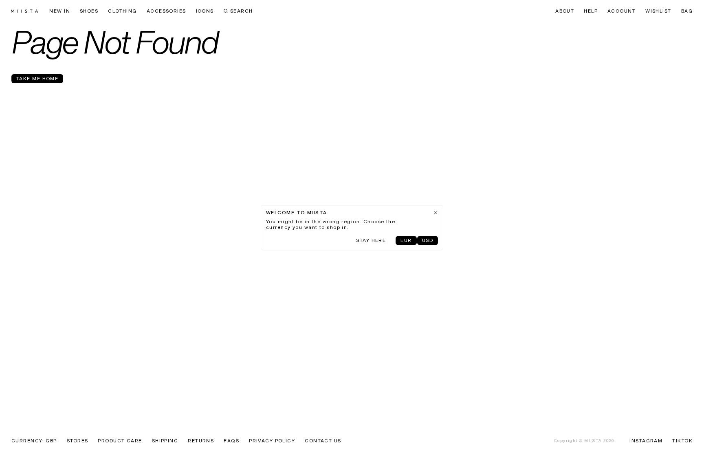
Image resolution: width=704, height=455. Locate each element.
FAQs (231, 441)
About (564, 11)
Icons (205, 11)
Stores (77, 441)
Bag (687, 11)
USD (427, 240)
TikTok (682, 441)
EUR (405, 240)
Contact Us (323, 441)
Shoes (89, 11)
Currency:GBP (34, 441)
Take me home (37, 79)
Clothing (122, 11)
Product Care (120, 441)
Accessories (166, 11)
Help (591, 11)
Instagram (645, 441)
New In (59, 11)
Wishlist (658, 11)
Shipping (165, 441)
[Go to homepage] (24, 11)
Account (621, 11)
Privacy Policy (272, 441)
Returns (201, 441)
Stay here (371, 240)
